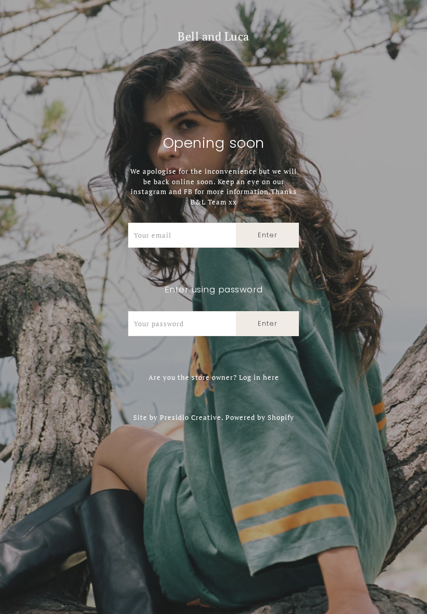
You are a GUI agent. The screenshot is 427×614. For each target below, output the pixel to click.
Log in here (259, 377)
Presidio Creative (190, 417)
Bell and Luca (213, 36)
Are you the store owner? (213, 377)
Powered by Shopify (259, 417)
